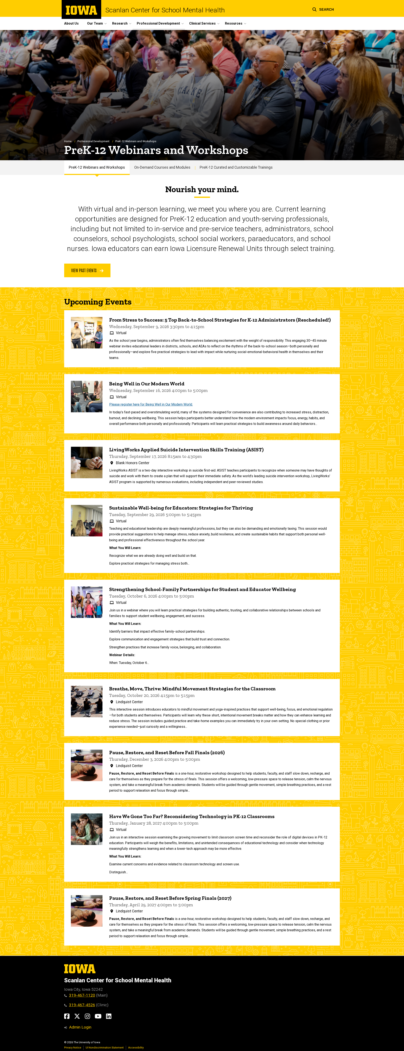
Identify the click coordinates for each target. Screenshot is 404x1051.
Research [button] (120, 23)
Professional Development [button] (158, 23)
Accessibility (136, 1047)
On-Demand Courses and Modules (162, 167)
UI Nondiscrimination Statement (105, 1047)
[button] (323, 9)
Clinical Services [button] (202, 23)
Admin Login (80, 1027)
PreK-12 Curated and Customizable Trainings (236, 167)
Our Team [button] (95, 23)
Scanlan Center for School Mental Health (165, 10)
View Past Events (84, 270)
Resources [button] (233, 23)
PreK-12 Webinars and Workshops (97, 167)
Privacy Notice (72, 1047)
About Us (71, 23)
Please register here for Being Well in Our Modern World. (151, 404)
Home (68, 141)
